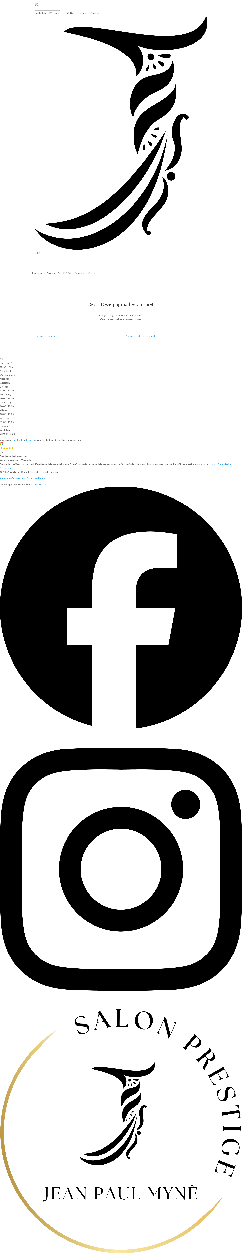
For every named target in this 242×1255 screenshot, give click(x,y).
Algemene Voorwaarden (12, 478)
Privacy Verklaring (36, 478)
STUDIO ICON (38, 484)
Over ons (82, 13)
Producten (40, 13)
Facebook (17, 440)
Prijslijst (70, 13)
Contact (95, 13)
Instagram (31, 440)
